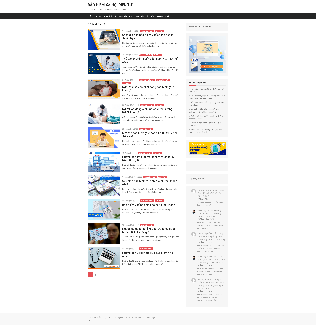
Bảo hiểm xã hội (126, 16)
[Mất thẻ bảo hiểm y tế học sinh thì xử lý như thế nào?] (104, 137)
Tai (199, 210)
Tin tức (98, 16)
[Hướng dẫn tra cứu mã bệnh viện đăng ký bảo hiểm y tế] (104, 162)
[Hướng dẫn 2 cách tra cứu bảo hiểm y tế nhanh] (104, 258)
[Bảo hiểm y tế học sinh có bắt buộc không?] (104, 209)
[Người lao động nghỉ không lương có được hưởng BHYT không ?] (104, 233)
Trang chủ (193, 26)
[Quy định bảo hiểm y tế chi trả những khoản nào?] (104, 185)
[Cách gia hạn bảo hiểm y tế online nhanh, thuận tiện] (104, 39)
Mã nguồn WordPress (123, 317)
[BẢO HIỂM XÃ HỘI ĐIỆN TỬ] (90, 16)
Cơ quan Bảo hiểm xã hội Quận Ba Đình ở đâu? (211, 193)
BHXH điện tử (110, 16)
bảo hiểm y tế (142, 16)
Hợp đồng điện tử (196, 178)
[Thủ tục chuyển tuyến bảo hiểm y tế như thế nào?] (104, 63)
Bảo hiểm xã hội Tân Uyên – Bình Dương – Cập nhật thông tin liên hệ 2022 (212, 259)
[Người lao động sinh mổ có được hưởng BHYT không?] (104, 114)
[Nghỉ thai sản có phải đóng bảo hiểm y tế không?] (104, 89)
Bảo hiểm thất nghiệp (160, 16)
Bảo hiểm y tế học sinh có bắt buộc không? (149, 204)
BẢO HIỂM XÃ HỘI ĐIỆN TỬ (110, 5)
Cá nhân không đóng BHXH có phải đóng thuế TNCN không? (209, 213)
